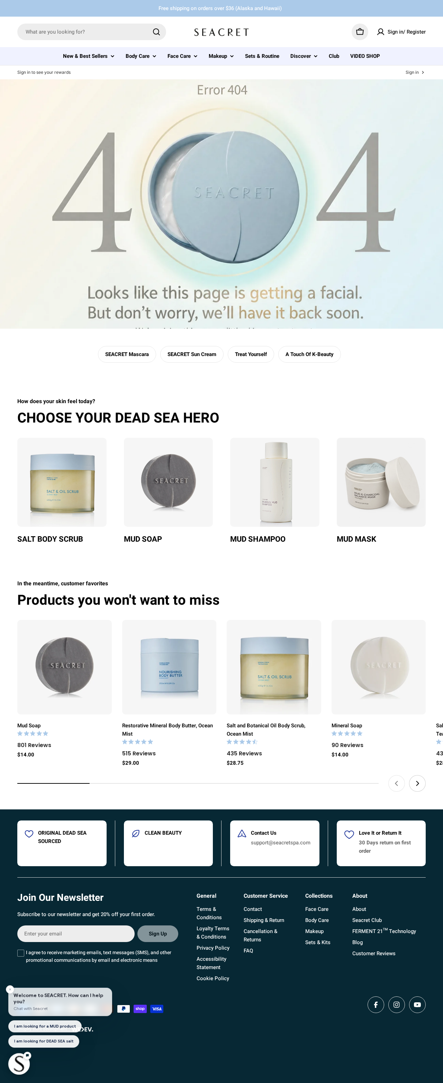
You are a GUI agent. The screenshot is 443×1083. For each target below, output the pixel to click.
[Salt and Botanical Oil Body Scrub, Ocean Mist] (274, 667)
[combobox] (91, 32)
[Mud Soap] (64, 667)
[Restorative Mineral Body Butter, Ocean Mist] (169, 667)
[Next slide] (417, 783)
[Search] (156, 32)
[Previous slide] (396, 783)
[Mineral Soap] (379, 667)
